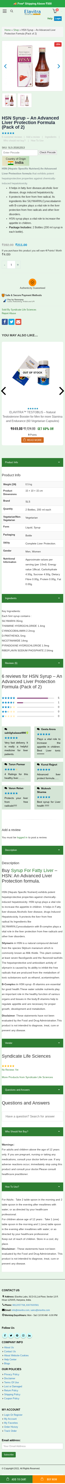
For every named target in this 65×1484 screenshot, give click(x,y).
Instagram (23, 1335)
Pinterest (17, 1335)
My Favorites (11, 1423)
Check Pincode (48, 152)
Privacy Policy (11, 1374)
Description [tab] (11, 850)
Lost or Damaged (13, 1386)
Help (50, 18)
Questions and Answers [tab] (17, 1089)
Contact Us (10, 1351)
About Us (9, 1347)
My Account (10, 1418)
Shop (16, 30)
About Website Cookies (16, 1355)
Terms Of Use (11, 1382)
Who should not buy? (14, 140)
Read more (34, 440)
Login (58, 18)
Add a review (33, 137)
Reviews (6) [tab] (11, 663)
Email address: (11, 1440)
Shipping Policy (12, 1394)
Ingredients (51, 137)
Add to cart (19, 1479)
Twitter (11, 322)
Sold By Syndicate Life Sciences (19, 309)
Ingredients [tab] (11, 598)
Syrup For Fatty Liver (32, 870)
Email (18, 322)
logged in (22, 837)
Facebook (5, 322)
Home (8, 30)
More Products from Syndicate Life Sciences (27, 1077)
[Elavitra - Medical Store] (32, 12)
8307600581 (32, 1305)
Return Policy (11, 1390)
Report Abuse (9, 313)
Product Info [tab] (11, 462)
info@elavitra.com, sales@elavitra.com (31, 1310)
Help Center (10, 1359)
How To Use (37, 140)
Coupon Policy (11, 1398)
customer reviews (12, 137)
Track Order (10, 1431)
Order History (11, 1427)
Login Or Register (13, 1414)
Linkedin (29, 1335)
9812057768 (18, 1305)
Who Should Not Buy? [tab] (16, 1131)
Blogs (7, 1363)
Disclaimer (9, 1378)
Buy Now (51, 1479)
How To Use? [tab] (12, 1186)
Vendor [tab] (8, 1043)
